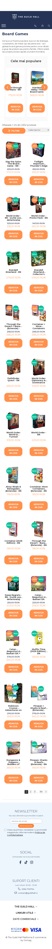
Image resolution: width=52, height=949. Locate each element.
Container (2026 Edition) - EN (13, 542)
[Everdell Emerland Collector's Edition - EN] (39, 258)
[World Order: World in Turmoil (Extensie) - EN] (13, 421)
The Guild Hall (24, 906)
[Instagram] (31, 862)
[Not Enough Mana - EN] (15, 78)
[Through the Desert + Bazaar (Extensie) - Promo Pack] (13, 313)
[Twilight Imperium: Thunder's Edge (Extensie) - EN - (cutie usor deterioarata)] (39, 150)
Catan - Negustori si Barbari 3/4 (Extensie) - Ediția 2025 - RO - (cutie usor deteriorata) (38, 597)
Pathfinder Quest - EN (13, 379)
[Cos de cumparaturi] (42, 26)
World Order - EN (38, 434)
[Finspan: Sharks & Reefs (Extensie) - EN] (39, 749)
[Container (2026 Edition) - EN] (13, 529)
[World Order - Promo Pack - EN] (39, 204)
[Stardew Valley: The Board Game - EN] (37, 78)
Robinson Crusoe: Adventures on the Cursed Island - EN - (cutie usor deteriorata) (13, 708)
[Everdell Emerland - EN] (13, 258)
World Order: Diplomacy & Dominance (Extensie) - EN (39, 380)
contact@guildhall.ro (28, 893)
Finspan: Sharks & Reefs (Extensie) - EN (38, 762)
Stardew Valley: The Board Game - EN (37, 90)
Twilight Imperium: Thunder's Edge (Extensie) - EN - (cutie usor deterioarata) (39, 164)
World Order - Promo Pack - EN (39, 217)
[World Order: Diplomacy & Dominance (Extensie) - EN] (39, 367)
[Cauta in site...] (49, 26)
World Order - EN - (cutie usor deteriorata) (13, 218)
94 (41, 791)
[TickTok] (26, 862)
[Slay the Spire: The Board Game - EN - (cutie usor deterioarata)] (13, 150)
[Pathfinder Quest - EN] (13, 367)
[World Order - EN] (39, 421)
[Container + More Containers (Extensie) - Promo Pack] (39, 313)
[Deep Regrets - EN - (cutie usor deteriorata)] (13, 584)
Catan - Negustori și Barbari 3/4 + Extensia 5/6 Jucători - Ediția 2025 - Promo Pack (13, 651)
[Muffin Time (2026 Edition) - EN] (39, 638)
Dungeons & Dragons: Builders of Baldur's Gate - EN (13, 762)
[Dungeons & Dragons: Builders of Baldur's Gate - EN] (13, 749)
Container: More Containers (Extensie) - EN (39, 489)
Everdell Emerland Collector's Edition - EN (38, 272)
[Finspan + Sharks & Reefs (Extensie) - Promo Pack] (39, 693)
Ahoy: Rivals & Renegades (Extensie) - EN (13, 489)
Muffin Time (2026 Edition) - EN (38, 651)
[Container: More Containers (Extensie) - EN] (39, 475)
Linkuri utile (25, 912)
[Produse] (3, 26)
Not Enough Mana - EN (15, 89)
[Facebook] (20, 862)
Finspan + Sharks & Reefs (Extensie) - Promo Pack (38, 708)
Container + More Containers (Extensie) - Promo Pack (38, 326)
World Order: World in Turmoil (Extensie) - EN (13, 435)
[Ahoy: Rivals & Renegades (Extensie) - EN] (13, 475)
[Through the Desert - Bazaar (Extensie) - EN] (39, 529)
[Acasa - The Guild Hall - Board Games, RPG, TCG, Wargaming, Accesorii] (26, 17)
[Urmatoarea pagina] (46, 792)
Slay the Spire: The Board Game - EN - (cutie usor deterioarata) (13, 164)
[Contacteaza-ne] (35, 26)
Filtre (14, 130)
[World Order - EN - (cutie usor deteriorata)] (13, 204)
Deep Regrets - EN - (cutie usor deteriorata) (13, 597)
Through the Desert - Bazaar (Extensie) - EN (38, 543)
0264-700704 (27, 889)
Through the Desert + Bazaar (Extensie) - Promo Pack (13, 326)
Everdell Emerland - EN (13, 271)
